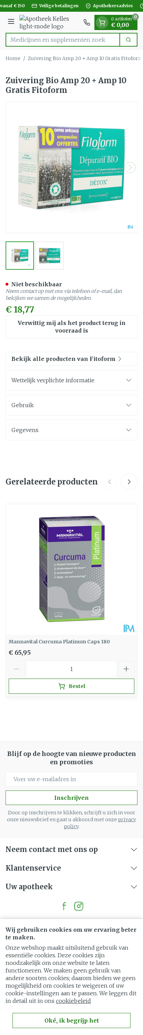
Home (13, 58)
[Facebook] (64, 906)
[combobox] (63, 40)
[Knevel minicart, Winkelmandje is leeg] (102, 22)
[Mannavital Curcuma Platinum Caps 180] (71, 569)
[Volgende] (130, 167)
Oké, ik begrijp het (71, 1020)
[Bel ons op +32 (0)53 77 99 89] (86, 22)
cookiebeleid (73, 1000)
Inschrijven (71, 797)
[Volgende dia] (129, 481)
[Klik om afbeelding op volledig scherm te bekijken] (71, 167)
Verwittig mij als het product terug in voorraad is (72, 326)
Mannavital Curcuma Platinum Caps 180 (59, 642)
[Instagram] (79, 906)
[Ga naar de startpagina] (50, 22)
